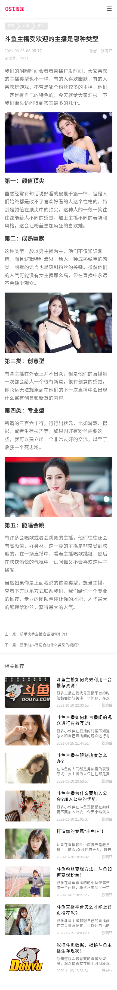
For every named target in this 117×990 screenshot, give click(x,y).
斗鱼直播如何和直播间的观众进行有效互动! (84, 720)
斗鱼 (26, 25)
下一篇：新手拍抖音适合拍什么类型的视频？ (43, 645)
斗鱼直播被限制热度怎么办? (82, 758)
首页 (11, 25)
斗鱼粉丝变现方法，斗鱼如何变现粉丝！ (84, 872)
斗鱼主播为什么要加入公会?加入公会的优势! (82, 796)
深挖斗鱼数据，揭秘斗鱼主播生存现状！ (84, 948)
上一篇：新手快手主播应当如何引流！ (37, 634)
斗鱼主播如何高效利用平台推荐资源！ (84, 682)
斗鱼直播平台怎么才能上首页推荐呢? (84, 910)
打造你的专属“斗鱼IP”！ (81, 831)
